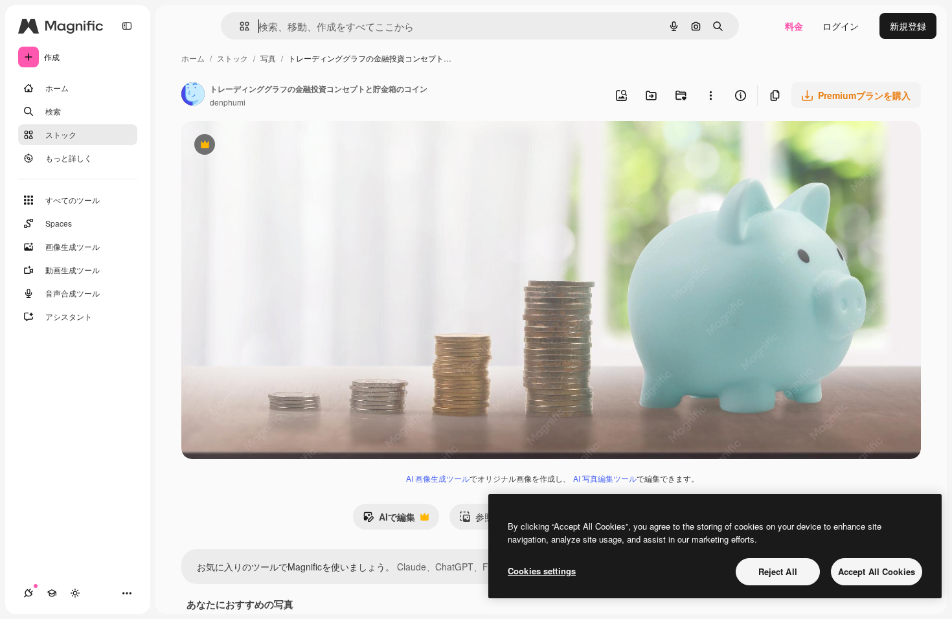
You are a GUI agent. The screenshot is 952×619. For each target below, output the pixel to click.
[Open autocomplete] (239, 26)
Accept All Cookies (876, 571)
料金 (794, 25)
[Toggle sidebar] (127, 26)
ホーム (193, 57)
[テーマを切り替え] (75, 593)
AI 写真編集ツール (605, 478)
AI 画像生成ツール (438, 478)
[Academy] (51, 593)
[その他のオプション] (710, 95)
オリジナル (270, 146)
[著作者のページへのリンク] (193, 95)
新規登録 (908, 25)
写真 (268, 57)
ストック (232, 57)
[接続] (28, 593)
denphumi (227, 101)
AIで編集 (389, 520)
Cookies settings (542, 571)
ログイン (840, 25)
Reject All (777, 571)
